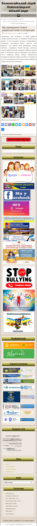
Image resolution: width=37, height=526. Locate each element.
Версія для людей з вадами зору (18, 139)
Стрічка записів (10, 466)
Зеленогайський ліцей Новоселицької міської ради (18, 6)
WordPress (12, 524)
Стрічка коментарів (11, 469)
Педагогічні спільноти (15, 134)
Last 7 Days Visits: (10, 498)
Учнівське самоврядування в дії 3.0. (13, 19)
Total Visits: (9, 503)
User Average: (9, 514)
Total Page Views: (10, 508)
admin (26, 33)
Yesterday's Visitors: (11, 496)
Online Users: (9, 493)
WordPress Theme (19, 524)
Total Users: (9, 511)
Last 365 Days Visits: (11, 501)
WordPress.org (10, 471)
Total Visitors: (9, 506)
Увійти (7, 464)
